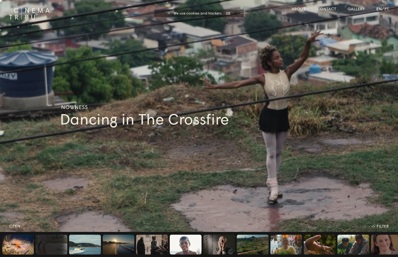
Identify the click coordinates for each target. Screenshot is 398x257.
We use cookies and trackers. (197, 13)
